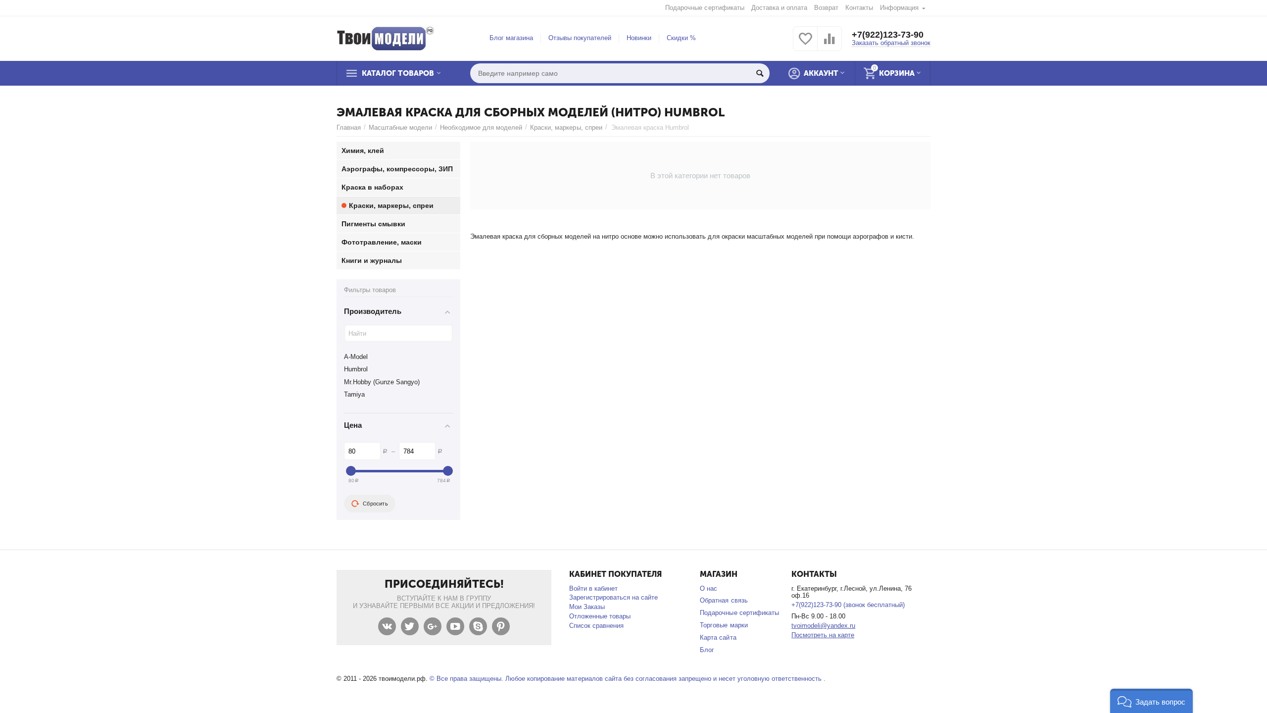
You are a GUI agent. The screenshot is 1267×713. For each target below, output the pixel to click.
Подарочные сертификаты (704, 7)
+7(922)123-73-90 (888, 35)
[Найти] (760, 73)
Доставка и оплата (779, 7)
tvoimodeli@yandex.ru (823, 625)
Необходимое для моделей (481, 127)
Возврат (826, 7)
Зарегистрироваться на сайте (613, 597)
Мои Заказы (587, 607)
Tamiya (354, 394)
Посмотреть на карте (822, 635)
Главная (349, 127)
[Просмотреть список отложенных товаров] (805, 44)
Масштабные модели (400, 127)
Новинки (639, 38)
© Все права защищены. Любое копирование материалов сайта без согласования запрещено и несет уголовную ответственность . (628, 678)
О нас (708, 588)
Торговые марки (723, 625)
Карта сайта (718, 637)
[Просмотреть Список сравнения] (829, 44)
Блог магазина (511, 38)
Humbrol (356, 369)
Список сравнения (596, 625)
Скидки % (681, 38)
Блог (707, 650)
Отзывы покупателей (579, 38)
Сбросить (375, 504)
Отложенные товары (600, 616)
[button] (1151, 701)
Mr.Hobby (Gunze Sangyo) (382, 382)
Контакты (859, 7)
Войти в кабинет (593, 588)
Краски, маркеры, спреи (566, 127)
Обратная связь (723, 600)
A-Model (356, 356)
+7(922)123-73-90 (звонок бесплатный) (848, 605)
